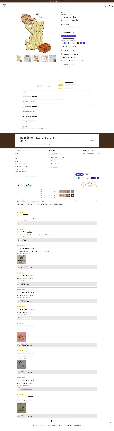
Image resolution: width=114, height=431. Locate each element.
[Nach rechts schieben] (57, 58)
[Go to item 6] (65, 195)
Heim (45, 6)
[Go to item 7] (68, 195)
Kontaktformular (52, 154)
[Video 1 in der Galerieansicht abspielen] (36, 58)
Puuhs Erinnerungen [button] (25, 284)
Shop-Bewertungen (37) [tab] (32, 207)
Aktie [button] (83, 60)
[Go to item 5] (61, 195)
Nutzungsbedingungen (20, 163)
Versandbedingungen (20, 171)
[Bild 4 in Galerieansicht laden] (53, 58)
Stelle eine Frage (68, 57)
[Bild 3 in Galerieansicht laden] (44, 58)
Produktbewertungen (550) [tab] (22, 207)
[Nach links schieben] (15, 58)
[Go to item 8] (72, 195)
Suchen (17, 153)
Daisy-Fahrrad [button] (24, 223)
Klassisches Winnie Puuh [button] (26, 267)
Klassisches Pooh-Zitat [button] (26, 301)
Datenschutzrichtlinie (21, 166)
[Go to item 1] (61, 191)
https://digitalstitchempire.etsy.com (91, 153)
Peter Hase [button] (23, 240)
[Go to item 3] (68, 191)
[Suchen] (105, 6)
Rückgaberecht (19, 169)
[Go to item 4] (72, 191)
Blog (16, 158)
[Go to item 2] (65, 191)
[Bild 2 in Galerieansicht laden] (28, 58)
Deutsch (110, 1)
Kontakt (17, 161)
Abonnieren (92, 140)
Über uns (66, 6)
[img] (24, 95)
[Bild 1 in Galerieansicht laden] (19, 58)
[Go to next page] (65, 421)
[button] (49, 6)
